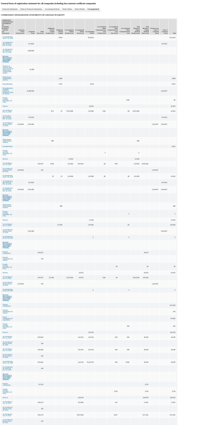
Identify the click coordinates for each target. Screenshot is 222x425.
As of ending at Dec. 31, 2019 (7, 111)
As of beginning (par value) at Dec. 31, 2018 (7, 44)
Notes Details (80, 9)
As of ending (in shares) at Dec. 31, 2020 (7, 343)
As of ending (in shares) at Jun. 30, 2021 (7, 409)
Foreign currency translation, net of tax (7, 100)
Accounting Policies (52, 9)
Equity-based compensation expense (7, 78)
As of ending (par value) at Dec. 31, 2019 (7, 117)
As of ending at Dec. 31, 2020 (7, 337)
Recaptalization (7, 84)
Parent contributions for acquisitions (8, 318)
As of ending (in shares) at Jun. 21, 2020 (7, 231)
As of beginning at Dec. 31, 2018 (8, 37)
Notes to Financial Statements (31, 9)
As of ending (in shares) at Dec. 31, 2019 (7, 124)
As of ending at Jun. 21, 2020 (7, 224)
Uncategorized (93, 9)
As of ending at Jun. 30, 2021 (7, 402)
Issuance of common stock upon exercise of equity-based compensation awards (8, 69)
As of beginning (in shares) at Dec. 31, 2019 (7, 189)
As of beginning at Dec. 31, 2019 (8, 176)
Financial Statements (9, 9)
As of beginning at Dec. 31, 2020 (8, 362)
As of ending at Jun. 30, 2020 (7, 163)
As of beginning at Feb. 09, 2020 (8, 237)
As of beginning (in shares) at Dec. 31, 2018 (7, 51)
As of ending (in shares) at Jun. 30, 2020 (7, 170)
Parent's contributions (7, 252)
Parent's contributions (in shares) (8, 259)
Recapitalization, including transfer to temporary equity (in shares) (8, 91)
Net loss (5, 106)
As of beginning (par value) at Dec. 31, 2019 (7, 182)
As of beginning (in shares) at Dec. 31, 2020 (7, 368)
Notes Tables (67, 9)
